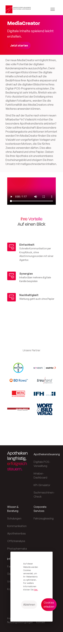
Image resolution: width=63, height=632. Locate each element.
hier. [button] (36, 589)
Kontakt (40, 622)
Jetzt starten (19, 45)
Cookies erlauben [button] (49, 604)
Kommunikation (17, 526)
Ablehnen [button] (29, 604)
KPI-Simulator (42, 485)
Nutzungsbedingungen (20, 622)
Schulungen (14, 518)
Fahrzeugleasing (44, 518)
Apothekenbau (16, 533)
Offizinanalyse (16, 541)
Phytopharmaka (17, 548)
